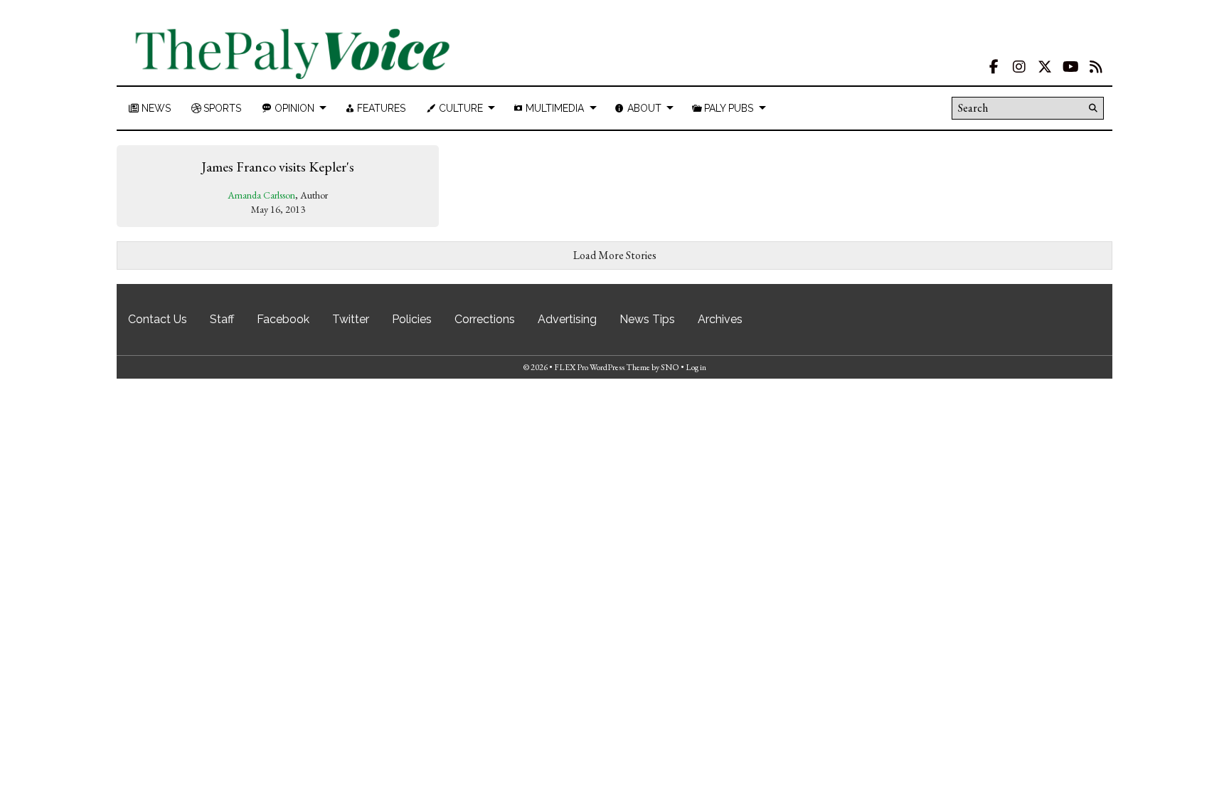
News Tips (647, 319)
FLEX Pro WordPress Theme (602, 367)
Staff (222, 319)
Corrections (484, 319)
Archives (720, 319)
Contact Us (157, 319)
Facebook (283, 319)
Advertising (567, 319)
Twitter (350, 319)
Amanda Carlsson (261, 195)
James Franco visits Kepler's (277, 166)
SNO (670, 367)
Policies (412, 319)
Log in (696, 367)
